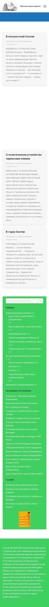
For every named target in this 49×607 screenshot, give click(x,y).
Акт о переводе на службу (17, 407)
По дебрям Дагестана (20, 92)
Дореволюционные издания (18, 313)
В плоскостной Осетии (20, 36)
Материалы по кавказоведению (19, 41)
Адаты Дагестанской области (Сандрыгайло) (21, 318)
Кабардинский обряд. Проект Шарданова (24, 448)
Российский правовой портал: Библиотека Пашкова (24, 498)
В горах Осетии (15, 231)
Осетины (12, 370)
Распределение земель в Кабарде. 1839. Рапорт (23, 438)
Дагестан (12, 366)
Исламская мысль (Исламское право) (22, 485)
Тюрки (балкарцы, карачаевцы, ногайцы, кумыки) (22, 376)
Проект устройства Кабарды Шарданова (23, 444)
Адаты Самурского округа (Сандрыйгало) (24, 451)
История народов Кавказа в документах (23, 356)
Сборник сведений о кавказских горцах (25, 342)
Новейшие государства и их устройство (23, 418)
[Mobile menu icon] (44, 6)
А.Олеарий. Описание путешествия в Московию (22, 431)
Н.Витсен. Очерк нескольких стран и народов (21, 423)
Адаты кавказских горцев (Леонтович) (25, 327)
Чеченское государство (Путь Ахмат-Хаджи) (22, 505)
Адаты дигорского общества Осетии (22, 403)
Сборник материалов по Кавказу (22, 338)
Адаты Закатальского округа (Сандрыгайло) (18, 468)
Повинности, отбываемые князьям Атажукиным (21, 397)
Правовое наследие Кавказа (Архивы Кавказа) (22, 490)
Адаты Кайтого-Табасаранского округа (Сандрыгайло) (23, 461)
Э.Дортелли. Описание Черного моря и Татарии (22, 412)
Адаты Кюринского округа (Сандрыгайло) (24, 455)
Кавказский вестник (17, 334)
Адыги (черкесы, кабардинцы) (21, 362)
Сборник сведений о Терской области (24, 349)
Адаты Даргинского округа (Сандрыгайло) (24, 474)
